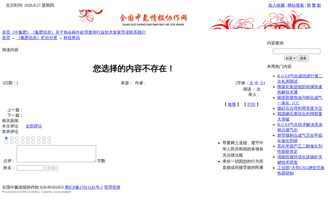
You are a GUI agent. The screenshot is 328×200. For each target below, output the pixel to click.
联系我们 (137, 32)
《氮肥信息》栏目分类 (36, 37)
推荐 (232, 104)
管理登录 (112, 187)
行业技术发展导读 (112, 32)
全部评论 (34, 126)
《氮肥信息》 (43, 32)
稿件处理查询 (84, 32)
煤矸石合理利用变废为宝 (299, 108)
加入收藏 (276, 5)
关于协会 (63, 32)
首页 (6, 32)
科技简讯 (72, 37)
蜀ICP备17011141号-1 (84, 187)
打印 (251, 104)
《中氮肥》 (20, 32)
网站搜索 (296, 5)
